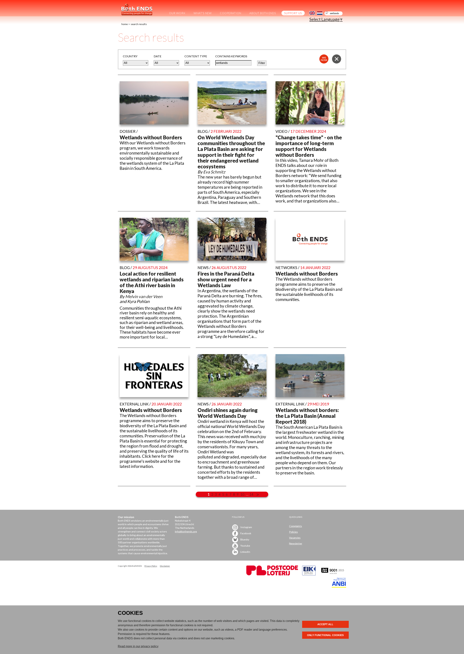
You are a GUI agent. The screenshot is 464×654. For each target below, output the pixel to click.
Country (130, 56)
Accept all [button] (325, 624)
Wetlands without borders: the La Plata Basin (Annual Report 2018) (307, 416)
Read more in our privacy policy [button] (138, 646)
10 (242, 494)
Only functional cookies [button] (325, 635)
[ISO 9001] (309, 574)
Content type (196, 56)
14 (251, 494)
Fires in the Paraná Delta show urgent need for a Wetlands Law (226, 279)
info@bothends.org (186, 531)
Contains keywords (231, 56)
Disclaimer (165, 566)
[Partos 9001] (333, 574)
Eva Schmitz (214, 171)
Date (157, 56)
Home (124, 24)
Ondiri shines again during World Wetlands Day (228, 413)
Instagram (246, 527)
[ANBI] (339, 586)
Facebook (245, 533)
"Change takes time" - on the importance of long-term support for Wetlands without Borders (309, 146)
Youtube (245, 545)
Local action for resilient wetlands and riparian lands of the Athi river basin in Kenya (152, 282)
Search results (139, 24)
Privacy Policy (150, 566)
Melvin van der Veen (143, 296)
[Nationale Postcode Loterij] (272, 574)
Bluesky (244, 539)
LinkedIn (245, 551)
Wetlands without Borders (151, 137)
